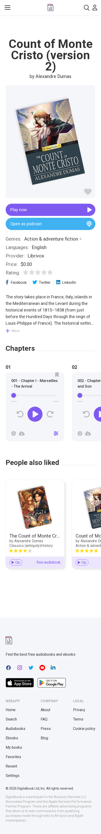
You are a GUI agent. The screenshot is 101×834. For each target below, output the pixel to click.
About (45, 710)
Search (11, 719)
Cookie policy (84, 728)
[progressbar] (35, 395)
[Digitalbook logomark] (9, 640)
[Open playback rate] (13, 433)
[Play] (35, 414)
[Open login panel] (94, 7)
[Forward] (50, 414)
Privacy (79, 710)
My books (14, 747)
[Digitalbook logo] (50, 7)
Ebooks (12, 738)
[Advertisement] (50, 27)
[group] (35, 408)
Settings (12, 775)
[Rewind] (20, 414)
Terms (78, 719)
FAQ (44, 719)
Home (11, 710)
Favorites (13, 757)
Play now (18, 209)
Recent (11, 766)
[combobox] (86, 7)
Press (46, 728)
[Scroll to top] (92, 823)
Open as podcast (26, 223)
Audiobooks (15, 728)
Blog (44, 738)
